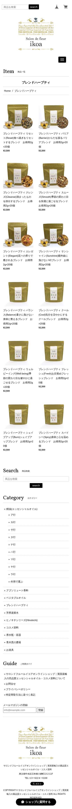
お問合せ (11, 683)
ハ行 (13, 551)
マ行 (13, 559)
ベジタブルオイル (16, 597)
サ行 (13, 529)
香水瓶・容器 (13, 634)
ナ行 (13, 544)
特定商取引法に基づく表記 (20, 694)
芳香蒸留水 (12, 612)
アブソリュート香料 (17, 590)
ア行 (13, 514)
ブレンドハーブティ (17, 605)
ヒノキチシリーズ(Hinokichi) (22, 620)
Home (7, 90)
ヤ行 (13, 566)
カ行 (13, 522)
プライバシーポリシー (18, 689)
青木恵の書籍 (13, 642)
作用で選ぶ (17, 581)
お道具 (10, 649)
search (34, 6)
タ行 (13, 537)
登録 (40, 710)
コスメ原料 (12, 627)
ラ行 (13, 574)
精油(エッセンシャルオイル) (21, 509)
